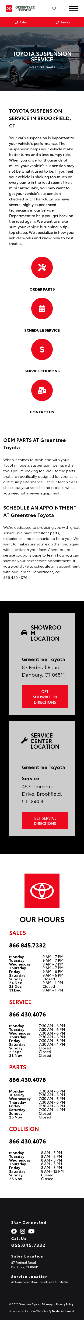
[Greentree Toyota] (27, 8)
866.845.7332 (27, 945)
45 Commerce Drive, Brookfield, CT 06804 (39, 1282)
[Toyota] (9, 8)
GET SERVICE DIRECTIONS (45, 820)
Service (65, 22)
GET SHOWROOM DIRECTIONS (45, 697)
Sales (23, 22)
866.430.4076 (27, 1014)
